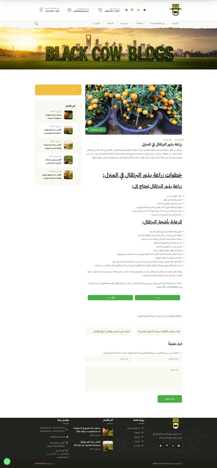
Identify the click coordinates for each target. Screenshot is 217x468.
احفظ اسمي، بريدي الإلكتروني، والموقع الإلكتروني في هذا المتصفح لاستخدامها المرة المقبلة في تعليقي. (141, 352)
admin (179, 140)
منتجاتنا (137, 432)
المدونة (137, 441)
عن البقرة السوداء (133, 428)
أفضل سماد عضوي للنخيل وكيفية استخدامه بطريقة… (51, 176)
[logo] (175, 9)
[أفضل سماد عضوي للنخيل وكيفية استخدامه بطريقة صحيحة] (68, 175)
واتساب (108, 297)
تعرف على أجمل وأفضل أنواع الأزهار (112, 331)
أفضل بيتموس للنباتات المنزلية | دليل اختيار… (53, 161)
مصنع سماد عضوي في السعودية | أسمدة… (53, 116)
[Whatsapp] (7, 461)
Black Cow (157, 463)
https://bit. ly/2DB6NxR (167, 287)
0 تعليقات (166, 140)
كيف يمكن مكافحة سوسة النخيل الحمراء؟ (159, 331)
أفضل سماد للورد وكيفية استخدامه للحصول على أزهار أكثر (87, 443)
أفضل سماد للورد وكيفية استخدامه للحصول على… (52, 131)
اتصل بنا (157, 297)
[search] (36, 23)
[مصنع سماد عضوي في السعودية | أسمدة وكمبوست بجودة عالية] (68, 115)
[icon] (144, 10)
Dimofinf (38, 463)
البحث (74, 90)
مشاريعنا (137, 437)
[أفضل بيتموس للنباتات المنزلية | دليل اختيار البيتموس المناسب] (68, 159)
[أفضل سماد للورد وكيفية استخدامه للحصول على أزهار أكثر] (68, 129)
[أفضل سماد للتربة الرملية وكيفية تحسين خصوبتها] (68, 145)
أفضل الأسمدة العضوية (110, 283)
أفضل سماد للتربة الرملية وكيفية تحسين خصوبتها (52, 146)
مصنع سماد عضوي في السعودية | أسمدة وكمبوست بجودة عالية (86, 430)
